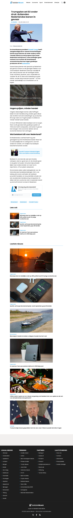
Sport (41, 2)
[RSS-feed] (40, 515)
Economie (35, 2)
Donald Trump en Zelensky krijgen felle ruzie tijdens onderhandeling (29, 152)
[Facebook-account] (36, 515)
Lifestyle (56, 2)
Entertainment (48, 2)
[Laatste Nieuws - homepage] (16, 2)
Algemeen (14, 22)
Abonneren (36, 195)
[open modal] (64, 2)
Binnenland (14, 202)
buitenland (26, 63)
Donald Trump (33, 49)
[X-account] (33, 515)
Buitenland (23, 202)
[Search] (62, 2)
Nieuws (28, 2)
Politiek (12, 426)
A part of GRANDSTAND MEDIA (36, 508)
